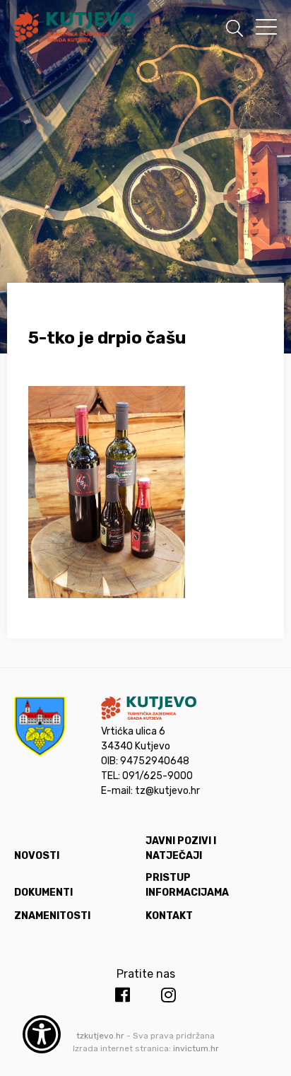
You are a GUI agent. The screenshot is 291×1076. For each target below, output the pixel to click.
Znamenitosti (52, 916)
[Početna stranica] (74, 29)
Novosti (36, 856)
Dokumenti (43, 893)
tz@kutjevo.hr (167, 791)
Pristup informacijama (187, 885)
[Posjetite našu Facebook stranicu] (122, 995)
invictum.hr (196, 1048)
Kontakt (169, 916)
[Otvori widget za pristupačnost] (41, 1034)
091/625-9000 (157, 776)
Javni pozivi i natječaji (181, 848)
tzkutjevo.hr (100, 1036)
